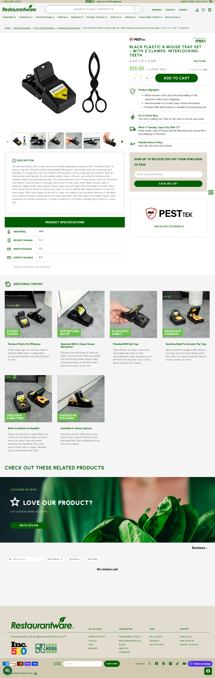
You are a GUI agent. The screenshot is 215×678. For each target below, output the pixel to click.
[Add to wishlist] (203, 10)
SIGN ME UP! (168, 183)
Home (8, 28)
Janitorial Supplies (22, 28)
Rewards (93, 648)
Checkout (154, 641)
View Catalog (187, 641)
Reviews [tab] (199, 548)
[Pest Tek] (139, 42)
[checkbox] (92, 559)
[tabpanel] (107, 580)
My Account (156, 637)
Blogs (122, 645)
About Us (124, 648)
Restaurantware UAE (130, 641)
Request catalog (189, 645)
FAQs (91, 645)
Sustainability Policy (130, 637)
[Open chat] (7, 670)
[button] (196, 9)
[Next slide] (122, 141)
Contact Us (186, 637)
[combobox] (93, 9)
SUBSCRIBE (112, 664)
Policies (93, 641)
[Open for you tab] (208, 671)
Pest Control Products (44, 28)
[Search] (139, 9)
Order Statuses (97, 637)
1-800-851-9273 (11, 1)
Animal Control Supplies (69, 28)
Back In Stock (157, 645)
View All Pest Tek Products (169, 226)
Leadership (124, 652)
